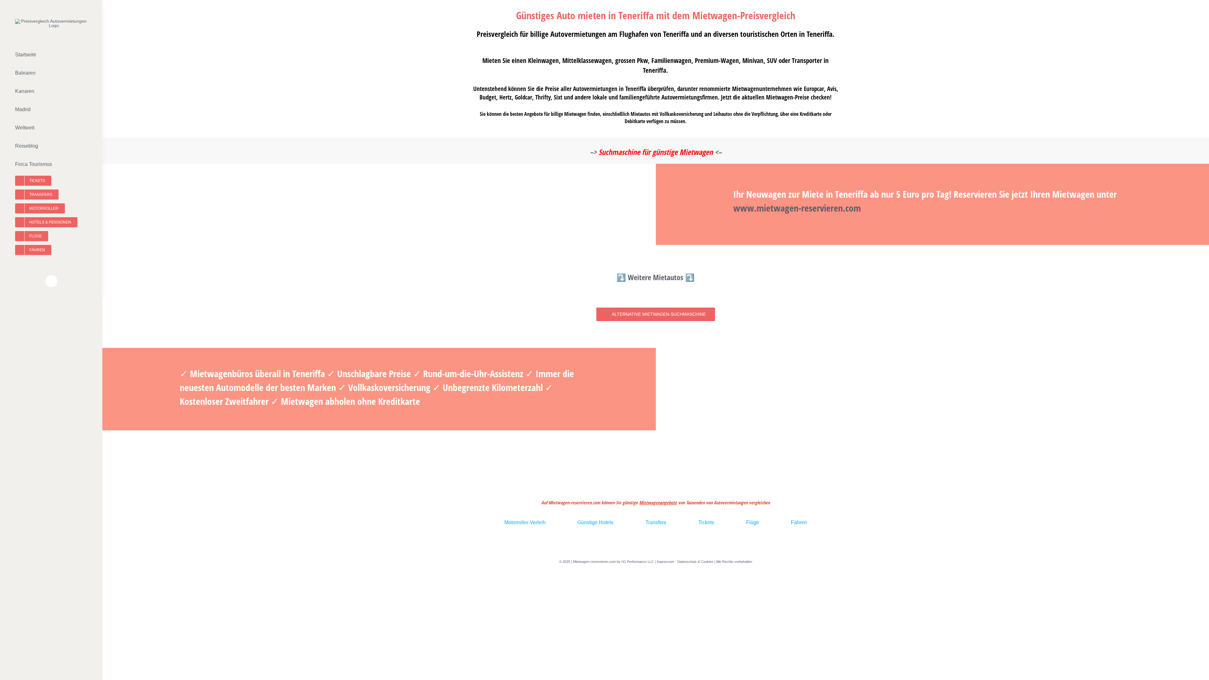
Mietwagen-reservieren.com (594, 562)
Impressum (665, 562)
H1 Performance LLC (638, 562)
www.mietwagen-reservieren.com (797, 207)
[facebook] (51, 281)
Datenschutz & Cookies (695, 562)
